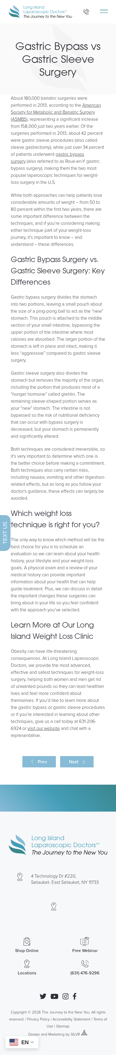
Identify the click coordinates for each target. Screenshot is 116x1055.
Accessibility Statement (71, 1019)
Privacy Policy (38, 1019)
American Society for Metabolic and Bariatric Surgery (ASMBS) (56, 112)
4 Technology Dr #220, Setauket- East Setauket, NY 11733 (65, 879)
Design (34, 1033)
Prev (42, 762)
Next (73, 762)
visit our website (44, 728)
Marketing (56, 1033)
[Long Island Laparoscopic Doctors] (40, 11)
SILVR (75, 1033)
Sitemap (62, 1026)
